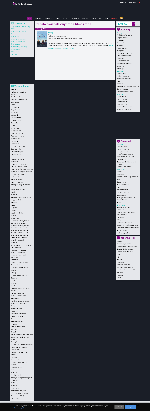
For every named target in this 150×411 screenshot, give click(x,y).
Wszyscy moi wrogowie (125, 92)
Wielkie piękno (15, 383)
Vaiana (13, 370)
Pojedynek (14, 311)
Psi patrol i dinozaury (124, 109)
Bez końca (120, 210)
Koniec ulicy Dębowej (124, 79)
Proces (13, 319)
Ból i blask (14, 112)
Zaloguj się (122, 3)
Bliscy (50, 32)
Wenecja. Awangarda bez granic (21, 378)
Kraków (122, 24)
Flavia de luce (121, 73)
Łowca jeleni (15, 398)
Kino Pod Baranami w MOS (126, 270)
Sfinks (119, 278)
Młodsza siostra (122, 190)
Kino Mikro (120, 262)
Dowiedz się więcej (20, 408)
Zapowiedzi (48, 18)
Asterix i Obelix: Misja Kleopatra (127, 177)
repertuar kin (52, 48)
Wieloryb (14, 385)
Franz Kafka (15, 144)
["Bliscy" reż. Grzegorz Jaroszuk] (42, 39)
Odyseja (15, 34)
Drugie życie (15, 128)
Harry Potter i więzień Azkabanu (21, 172)
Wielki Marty (15, 380)
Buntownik (120, 40)
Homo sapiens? (122, 99)
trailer (72, 48)
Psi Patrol (15, 36)
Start (29, 18)
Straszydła (16, 54)
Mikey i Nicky (15, 218)
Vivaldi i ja (120, 66)
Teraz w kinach (22, 86)
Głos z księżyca (16, 154)
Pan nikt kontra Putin (18, 293)
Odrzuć (119, 407)
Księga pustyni (122, 48)
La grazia (14, 208)
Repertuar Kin (128, 237)
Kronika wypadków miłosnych (21, 197)
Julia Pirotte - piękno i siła (125, 157)
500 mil (119, 171)
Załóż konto (132, 3)
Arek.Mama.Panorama (124, 35)
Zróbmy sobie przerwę (124, 167)
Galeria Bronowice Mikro (125, 252)
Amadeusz (14, 89)
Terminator (15, 350)
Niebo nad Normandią (124, 222)
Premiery (38, 18)
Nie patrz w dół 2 (123, 192)
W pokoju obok (16, 375)
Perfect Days (15, 298)
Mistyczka (120, 220)
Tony (119, 202)
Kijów (119, 257)
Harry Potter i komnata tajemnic (22, 169)
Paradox (120, 275)
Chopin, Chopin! (16, 118)
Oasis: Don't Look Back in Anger (128, 225)
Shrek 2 (13, 332)
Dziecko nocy (121, 182)
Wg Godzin (75, 18)
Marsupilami (121, 217)
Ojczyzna (14, 283)
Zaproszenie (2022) (17, 396)
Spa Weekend (121, 195)
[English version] (139, 2)
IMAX (119, 254)
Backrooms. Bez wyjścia (19, 99)
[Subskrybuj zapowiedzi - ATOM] (121, 18)
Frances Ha (121, 43)
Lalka (119, 81)
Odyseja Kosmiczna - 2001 (20, 275)
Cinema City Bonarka (124, 244)
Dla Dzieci (85, 18)
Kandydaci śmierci (123, 104)
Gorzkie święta (122, 147)
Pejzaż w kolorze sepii (124, 107)
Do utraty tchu (122, 96)
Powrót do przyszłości (18, 314)
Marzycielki (120, 51)
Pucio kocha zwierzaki (124, 63)
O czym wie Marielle (123, 61)
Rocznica (14, 329)
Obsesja (13, 270)
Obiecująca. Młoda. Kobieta (20, 267)
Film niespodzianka (17, 136)
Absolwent (120, 174)
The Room (14, 357)
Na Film (65, 18)
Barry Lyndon (15, 102)
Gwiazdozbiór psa (123, 149)
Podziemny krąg (16, 308)
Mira (118, 187)
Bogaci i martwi (122, 38)
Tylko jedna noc (122, 89)
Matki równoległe (17, 213)
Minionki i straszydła (17, 240)
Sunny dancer (121, 159)
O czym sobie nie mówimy (19, 262)
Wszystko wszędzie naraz (19, 393)
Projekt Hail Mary (17, 321)
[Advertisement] (75, 65)
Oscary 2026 (96, 18)
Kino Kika (120, 259)
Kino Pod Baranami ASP (125, 267)
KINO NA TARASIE (17, 182)
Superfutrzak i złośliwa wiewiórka (128, 86)
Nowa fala (120, 58)
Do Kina (57, 18)
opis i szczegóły (63, 48)
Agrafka (119, 241)
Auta (118, 179)
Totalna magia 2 (122, 230)
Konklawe (14, 192)
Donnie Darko (15, 123)
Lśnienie (13, 210)
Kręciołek (120, 45)
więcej (111, 45)
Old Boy (13, 286)
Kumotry (14, 203)
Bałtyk (13, 105)
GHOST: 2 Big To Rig (18, 146)
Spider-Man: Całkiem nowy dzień (22, 334)
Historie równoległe (123, 76)
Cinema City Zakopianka (125, 249)
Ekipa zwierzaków (17, 133)
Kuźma (13, 205)
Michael (13, 216)
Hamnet (13, 157)
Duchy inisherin (16, 131)
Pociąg (13, 306)
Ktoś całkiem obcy (123, 184)
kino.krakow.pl (24, 3)
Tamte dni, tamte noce (19, 347)
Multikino (120, 272)
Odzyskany (120, 84)
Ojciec (13, 281)
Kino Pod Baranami (123, 265)
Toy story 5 (15, 360)
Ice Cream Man (122, 102)
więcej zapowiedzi (124, 233)
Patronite (114, 18)
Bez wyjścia (15, 107)
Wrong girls (121, 68)
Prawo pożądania (17, 316)
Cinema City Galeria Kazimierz (127, 246)
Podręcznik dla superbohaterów (127, 228)
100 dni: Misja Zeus (123, 207)
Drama (13, 125)
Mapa (106, 18)
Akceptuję (130, 407)
